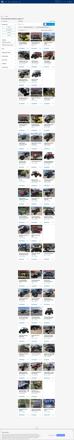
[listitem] (24, 41)
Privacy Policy (4, 437)
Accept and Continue (60, 435)
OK (72, 430)
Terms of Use (36, 436)
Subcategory (3, 44)
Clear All (20, 27)
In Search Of (9, 29)
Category (3, 41)
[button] (15, 42)
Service (9, 35)
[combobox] (9, 42)
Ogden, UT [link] (20, 45)
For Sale (9, 27)
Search (6, 16)
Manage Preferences (51, 435)
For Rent (9, 32)
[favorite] (26, 48)
